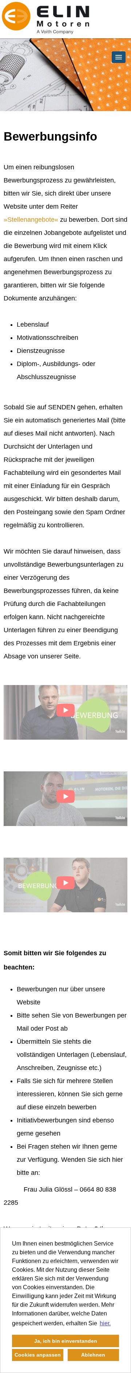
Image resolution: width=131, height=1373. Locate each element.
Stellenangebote (31, 219)
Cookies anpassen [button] (38, 1355)
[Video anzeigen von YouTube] (65, 712)
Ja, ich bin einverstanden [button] (65, 1341)
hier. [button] (105, 1323)
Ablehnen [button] (93, 1355)
